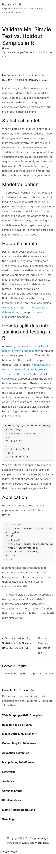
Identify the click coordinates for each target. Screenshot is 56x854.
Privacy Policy (8, 851)
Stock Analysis (11, 800)
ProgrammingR (11, 4)
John (9, 79)
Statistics (8, 781)
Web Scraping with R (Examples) (22, 715)
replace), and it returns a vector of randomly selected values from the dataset (27, 369)
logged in (23, 673)
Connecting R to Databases (19, 743)
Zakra (25, 842)
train (11, 544)
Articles (39, 75)
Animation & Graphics (15, 752)
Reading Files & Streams (17, 724)
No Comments (11, 75)
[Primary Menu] (50, 17)
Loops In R (8, 771)
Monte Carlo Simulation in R (19, 733)
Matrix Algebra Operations (18, 809)
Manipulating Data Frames (18, 762)
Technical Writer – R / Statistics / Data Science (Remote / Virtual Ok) (17, 643)
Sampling (8, 819)
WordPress (41, 842)
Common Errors (12, 790)
